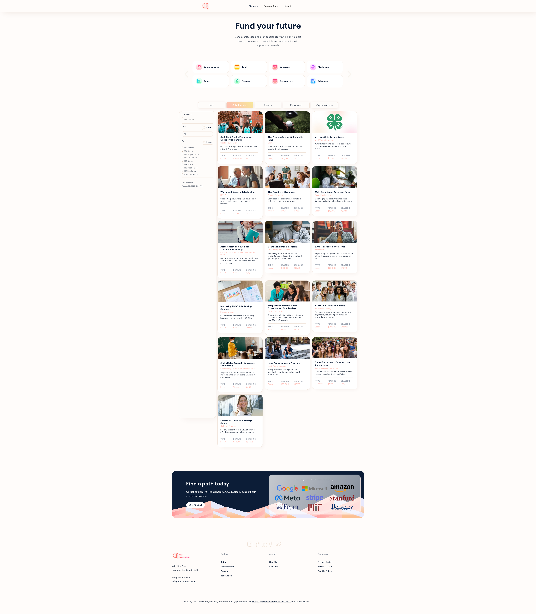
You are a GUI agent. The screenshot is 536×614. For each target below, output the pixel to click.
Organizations (324, 105)
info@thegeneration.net (184, 581)
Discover (253, 6)
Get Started (195, 505)
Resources (296, 105)
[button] (271, 6)
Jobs (211, 105)
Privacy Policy (325, 562)
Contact (273, 566)
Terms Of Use (325, 566)
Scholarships (239, 105)
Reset (209, 127)
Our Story (274, 562)
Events (268, 105)
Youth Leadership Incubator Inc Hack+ (271, 601)
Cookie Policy (325, 571)
